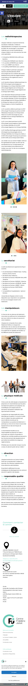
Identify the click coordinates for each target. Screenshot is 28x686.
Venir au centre (14, 515)
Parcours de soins (6, 619)
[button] (2, 13)
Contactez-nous (5, 629)
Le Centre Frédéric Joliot (8, 624)
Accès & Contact (20, 6)
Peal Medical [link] (18, 657)
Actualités (3, 626)
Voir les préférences (14, 680)
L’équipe (3, 622)
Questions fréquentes (7, 638)
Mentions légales (5, 647)
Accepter (14, 672)
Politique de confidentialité (8, 645)
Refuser (14, 676)
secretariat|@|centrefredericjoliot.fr (14, 542)
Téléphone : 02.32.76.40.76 (14, 540)
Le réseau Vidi (5, 650)
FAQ (9, 6)
